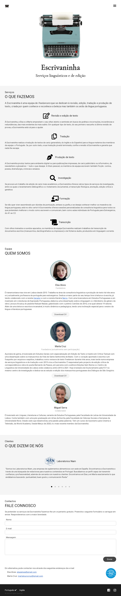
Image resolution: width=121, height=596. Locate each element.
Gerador (37, 298)
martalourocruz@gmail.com (30, 576)
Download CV (60, 314)
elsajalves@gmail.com (27, 572)
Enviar (109, 559)
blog (89, 469)
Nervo (65, 298)
